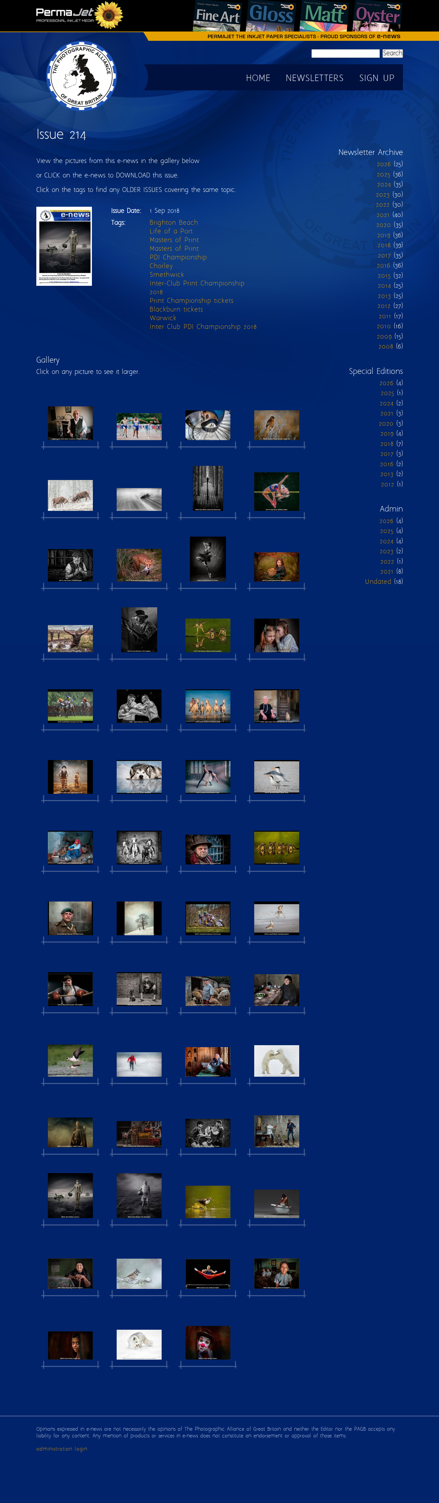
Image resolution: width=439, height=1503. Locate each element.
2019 (383, 235)
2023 (383, 195)
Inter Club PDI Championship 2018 (203, 327)
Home (258, 78)
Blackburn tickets (176, 309)
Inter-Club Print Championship (197, 283)
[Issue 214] (70, 417)
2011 (385, 316)
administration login (61, 1449)
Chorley (161, 266)
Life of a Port (171, 231)
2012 (384, 306)
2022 (383, 205)
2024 (384, 184)
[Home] (82, 111)
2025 (383, 174)
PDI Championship (178, 257)
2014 (384, 286)
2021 (383, 215)
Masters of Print (174, 240)
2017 (384, 255)
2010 (384, 326)
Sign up (377, 78)
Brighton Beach (174, 223)
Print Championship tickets (192, 301)
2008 (386, 346)
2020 (383, 225)
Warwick (163, 318)
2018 (156, 292)
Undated (378, 582)
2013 (384, 296)
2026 (384, 164)
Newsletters (315, 78)
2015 (384, 276)
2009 (384, 336)
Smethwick (167, 275)
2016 (383, 265)
